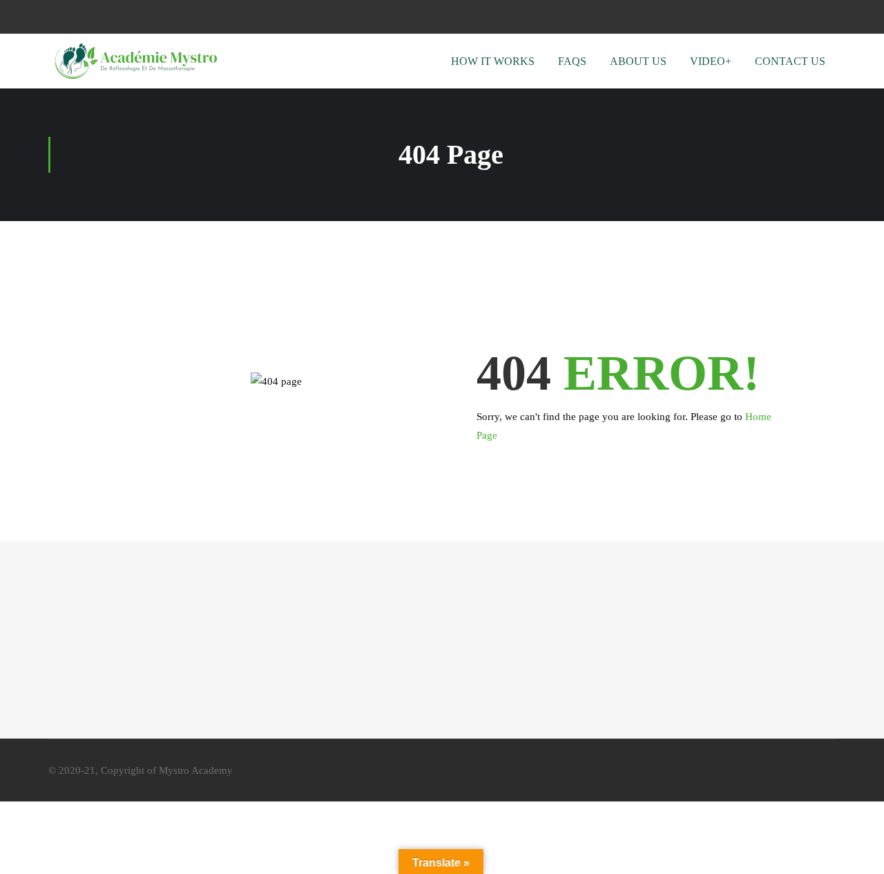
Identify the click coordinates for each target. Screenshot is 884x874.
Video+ (710, 61)
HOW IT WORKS (493, 61)
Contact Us (790, 61)
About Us (638, 61)
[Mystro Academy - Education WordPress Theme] (134, 61)
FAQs (572, 61)
